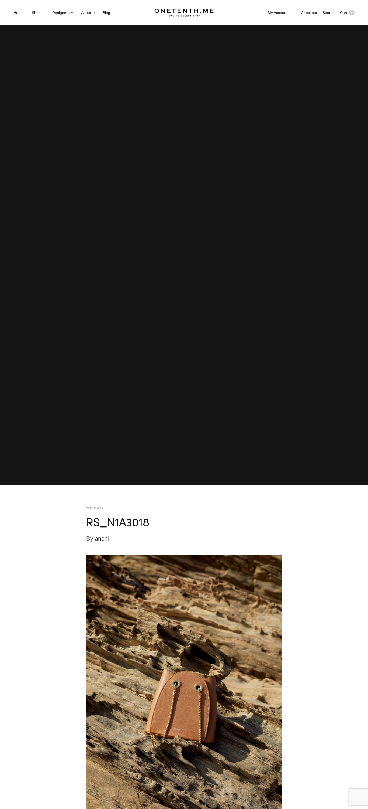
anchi (102, 538)
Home (18, 13)
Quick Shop (361, 404)
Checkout (309, 13)
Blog (106, 13)
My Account (277, 13)
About (86, 13)
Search (328, 13)
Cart (346, 13)
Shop (36, 13)
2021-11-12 (93, 508)
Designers (61, 13)
